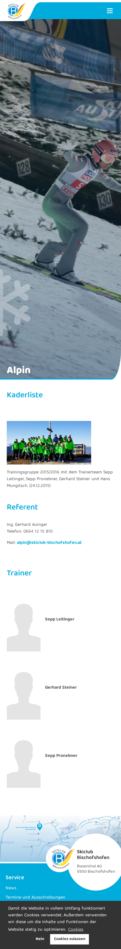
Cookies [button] (75, 930)
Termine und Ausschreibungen (35, 898)
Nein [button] (40, 939)
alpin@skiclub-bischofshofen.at (49, 543)
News (11, 888)
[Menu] (109, 10)
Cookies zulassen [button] (69, 939)
